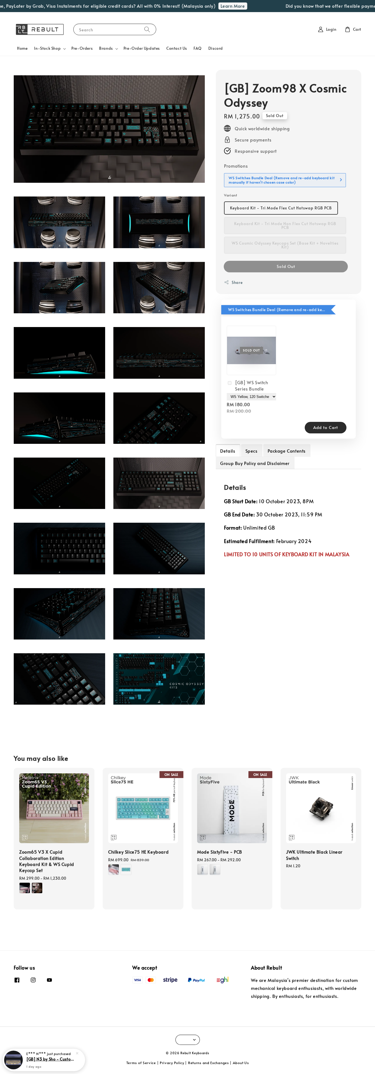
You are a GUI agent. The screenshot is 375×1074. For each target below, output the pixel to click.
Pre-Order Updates (142, 48)
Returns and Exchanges (208, 1062)
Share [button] (237, 282)
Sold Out (286, 266)
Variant (230, 194)
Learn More (218, 6)
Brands (106, 48)
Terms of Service (141, 1062)
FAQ (198, 48)
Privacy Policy (172, 1062)
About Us (241, 1062)
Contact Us (176, 48)
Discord (215, 48)
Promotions (236, 165)
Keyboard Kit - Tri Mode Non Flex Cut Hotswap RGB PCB (285, 225)
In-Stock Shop (47, 48)
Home (22, 48)
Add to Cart (325, 427)
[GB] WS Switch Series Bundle (251, 385)
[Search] (147, 29)
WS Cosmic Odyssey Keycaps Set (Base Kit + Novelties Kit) (285, 245)
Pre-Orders (82, 48)
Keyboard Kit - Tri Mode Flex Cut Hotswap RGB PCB (281, 208)
